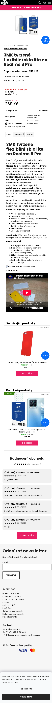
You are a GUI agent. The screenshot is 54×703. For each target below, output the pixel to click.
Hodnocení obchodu (27, 458)
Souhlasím (26, 696)
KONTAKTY (7, 602)
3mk (15, 94)
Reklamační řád (9, 605)
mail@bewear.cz (13, 629)
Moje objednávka (10, 617)
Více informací (15, 682)
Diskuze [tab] (30, 134)
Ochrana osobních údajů (13, 599)
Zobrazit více (27, 535)
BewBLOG (7, 608)
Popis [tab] (9, 134)
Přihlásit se (11, 575)
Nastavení (26, 688)
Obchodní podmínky (12, 596)
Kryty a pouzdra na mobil (13, 614)
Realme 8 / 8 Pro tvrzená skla (33, 116)
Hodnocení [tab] (19, 134)
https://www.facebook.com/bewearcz (23, 635)
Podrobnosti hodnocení (15, 49)
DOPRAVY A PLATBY (11, 593)
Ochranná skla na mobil (13, 611)
